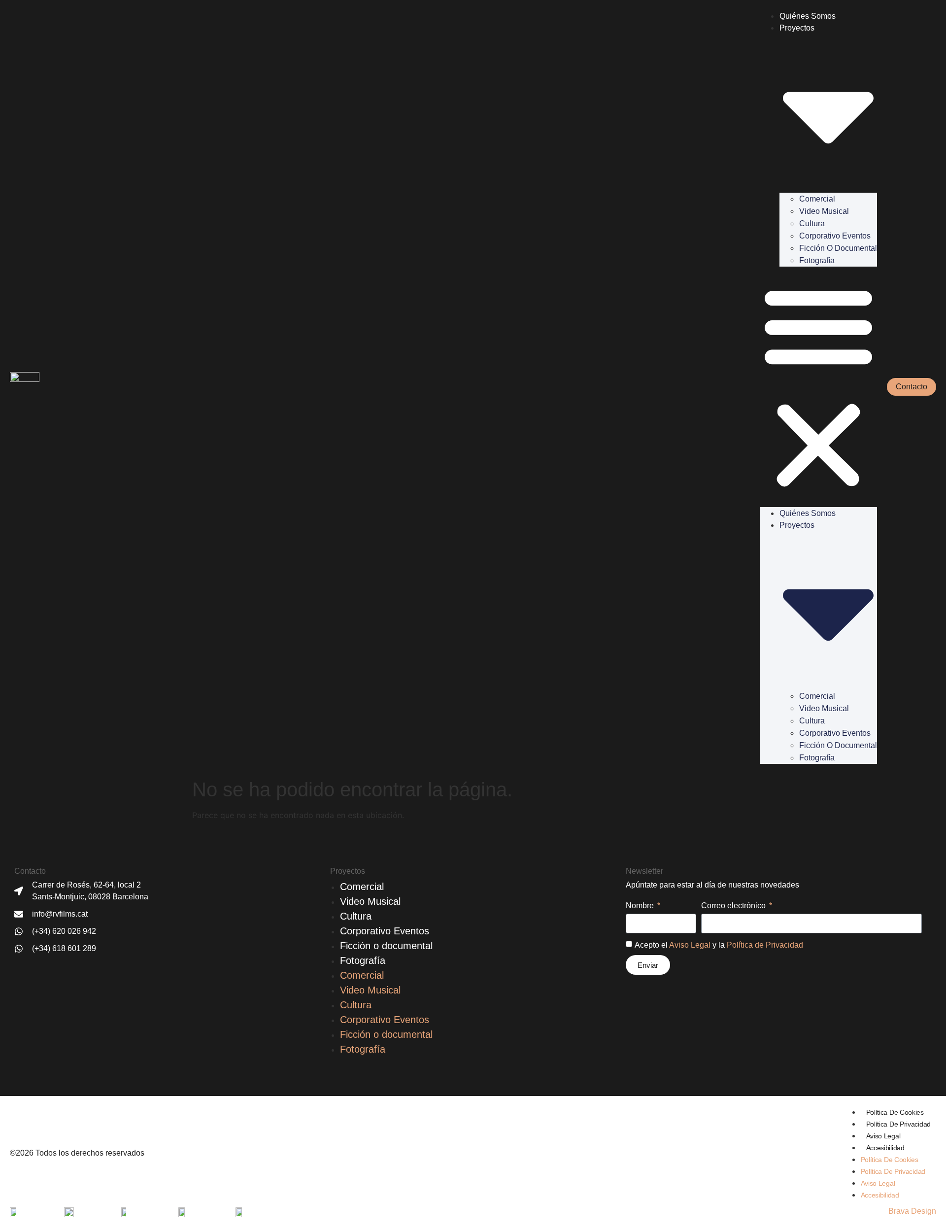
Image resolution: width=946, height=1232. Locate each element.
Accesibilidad (885, 1148)
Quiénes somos (807, 16)
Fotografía (817, 260)
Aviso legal (883, 1136)
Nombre (641, 906)
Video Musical (824, 211)
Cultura (812, 223)
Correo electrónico (734, 906)
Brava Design (912, 1211)
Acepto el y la (719, 945)
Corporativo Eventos (835, 236)
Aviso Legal (689, 945)
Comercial (817, 199)
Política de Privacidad (765, 945)
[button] (818, 387)
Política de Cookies (895, 1112)
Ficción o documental (838, 248)
